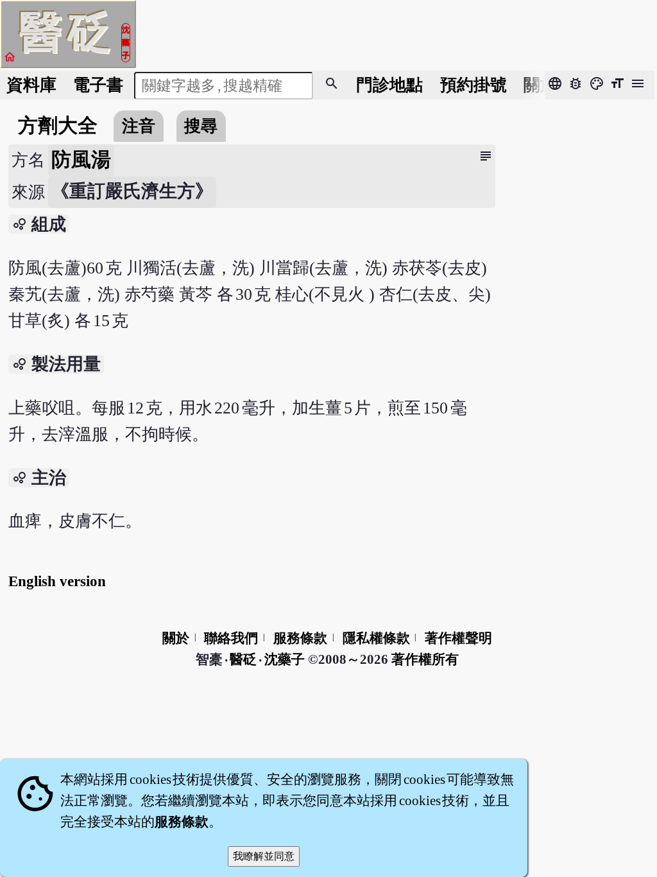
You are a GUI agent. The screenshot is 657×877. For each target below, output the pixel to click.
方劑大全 (58, 126)
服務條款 (300, 638)
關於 (540, 85)
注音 (138, 126)
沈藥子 (284, 659)
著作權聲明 (458, 638)
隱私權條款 (376, 638)
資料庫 (31, 85)
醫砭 (244, 659)
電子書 (98, 85)
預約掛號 (473, 85)
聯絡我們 (231, 638)
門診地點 (389, 85)
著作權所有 (425, 659)
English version (57, 581)
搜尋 (201, 126)
